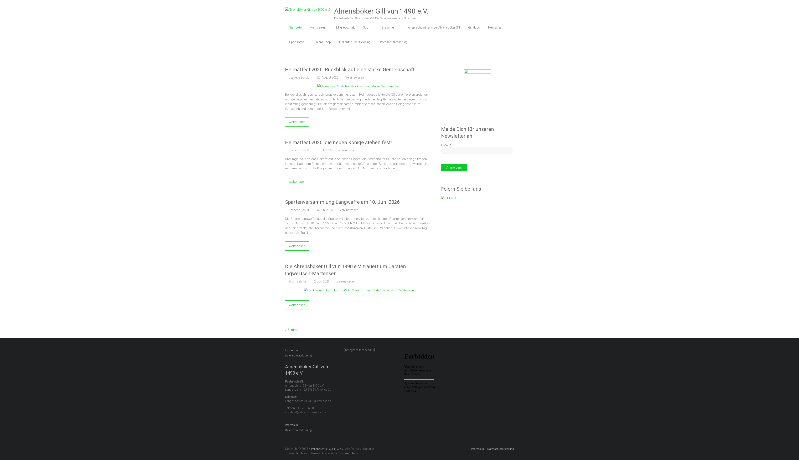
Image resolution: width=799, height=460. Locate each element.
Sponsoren (296, 42)
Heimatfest (495, 27)
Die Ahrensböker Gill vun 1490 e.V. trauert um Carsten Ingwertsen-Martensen (345, 270)
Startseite (295, 27)
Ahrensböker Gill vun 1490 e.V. (381, 11)
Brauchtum (389, 27)
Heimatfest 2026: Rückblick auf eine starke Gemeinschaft (349, 69)
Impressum (292, 350)
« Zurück (291, 330)
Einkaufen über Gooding (355, 42)
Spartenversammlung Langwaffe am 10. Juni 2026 (342, 202)
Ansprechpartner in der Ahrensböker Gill (434, 27)
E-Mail (446, 145)
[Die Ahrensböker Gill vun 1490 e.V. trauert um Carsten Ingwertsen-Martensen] (359, 290)
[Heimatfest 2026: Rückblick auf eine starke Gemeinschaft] (359, 86)
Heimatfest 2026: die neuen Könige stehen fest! (338, 142)
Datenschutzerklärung (393, 42)
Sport (366, 27)
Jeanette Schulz (299, 77)
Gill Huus (474, 27)
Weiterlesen (297, 122)
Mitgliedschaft (345, 27)
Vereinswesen (354, 77)
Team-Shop (323, 42)
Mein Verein (317, 27)
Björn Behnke (297, 281)
